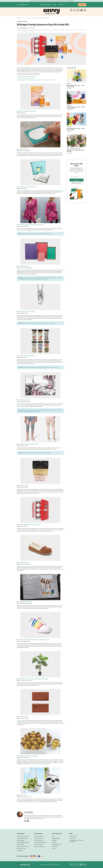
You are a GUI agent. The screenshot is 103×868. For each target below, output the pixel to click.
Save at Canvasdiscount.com (22, 270)
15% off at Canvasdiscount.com (35, 277)
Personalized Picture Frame (25, 601)
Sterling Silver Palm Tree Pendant (26, 311)
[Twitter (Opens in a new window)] (74, 10)
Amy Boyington (24, 27)
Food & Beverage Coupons (23, 836)
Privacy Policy (79, 183)
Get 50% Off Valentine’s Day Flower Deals (26, 78)
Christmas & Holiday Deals (40, 842)
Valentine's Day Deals (39, 846)
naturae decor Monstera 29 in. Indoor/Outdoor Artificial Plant (33, 678)
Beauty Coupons (20, 844)
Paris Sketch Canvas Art (24, 399)
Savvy (23, 17)
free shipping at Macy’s (36, 367)
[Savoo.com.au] (39, 856)
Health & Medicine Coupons (23, 842)
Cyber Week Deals (38, 840)
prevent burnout (25, 566)
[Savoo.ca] (41, 856)
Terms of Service (70, 0)
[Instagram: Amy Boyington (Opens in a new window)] (25, 821)
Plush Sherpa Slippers (24, 562)
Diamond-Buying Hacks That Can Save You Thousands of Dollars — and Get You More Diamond (36, 79)
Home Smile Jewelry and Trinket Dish (27, 186)
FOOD (79, 148)
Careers (53, 848)
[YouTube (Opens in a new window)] (81, 10)
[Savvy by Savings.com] (51, 11)
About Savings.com (57, 834)
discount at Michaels (21, 406)
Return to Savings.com (23, 4)
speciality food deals (46, 763)
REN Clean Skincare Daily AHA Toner (27, 111)
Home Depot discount (48, 684)
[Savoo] (31, 856)
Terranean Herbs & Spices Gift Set (26, 355)
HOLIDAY (25, 21)
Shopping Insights (56, 838)
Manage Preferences (56, 844)
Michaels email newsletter (35, 410)
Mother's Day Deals (38, 844)
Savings (18, 17)
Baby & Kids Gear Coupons (23, 846)
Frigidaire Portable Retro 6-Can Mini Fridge (29, 524)
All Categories (20, 850)
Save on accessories (21, 720)
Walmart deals (56, 529)
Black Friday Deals (38, 838)
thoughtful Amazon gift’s (59, 190)
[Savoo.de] (34, 856)
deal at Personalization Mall (39, 605)
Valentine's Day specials (35, 323)
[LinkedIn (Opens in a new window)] (85, 10)
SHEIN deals (32, 233)
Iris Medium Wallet (23, 716)
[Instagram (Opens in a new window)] (78, 10)
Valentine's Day (30, 69)
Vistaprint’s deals (42, 152)
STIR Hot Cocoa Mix (23, 485)
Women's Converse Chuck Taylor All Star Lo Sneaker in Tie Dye (34, 639)
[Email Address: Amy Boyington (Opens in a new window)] (28, 821)
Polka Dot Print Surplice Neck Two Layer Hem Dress (30, 224)
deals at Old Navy (49, 567)
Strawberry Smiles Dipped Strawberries (28, 755)
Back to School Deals (39, 836)
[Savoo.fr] (36, 856)
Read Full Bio (42, 818)
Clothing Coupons (21, 840)
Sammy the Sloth (23, 795)
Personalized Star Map (23, 266)
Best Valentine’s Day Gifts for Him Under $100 (27, 76)
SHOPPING (69, 83)
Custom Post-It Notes (23, 148)
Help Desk (54, 842)
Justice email (44, 452)
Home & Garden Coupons (22, 838)
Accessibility (55, 846)
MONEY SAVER (20, 21)
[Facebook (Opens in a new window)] (71, 10)
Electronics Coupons (21, 848)
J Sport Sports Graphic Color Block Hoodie (28, 443)
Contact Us (54, 840)
